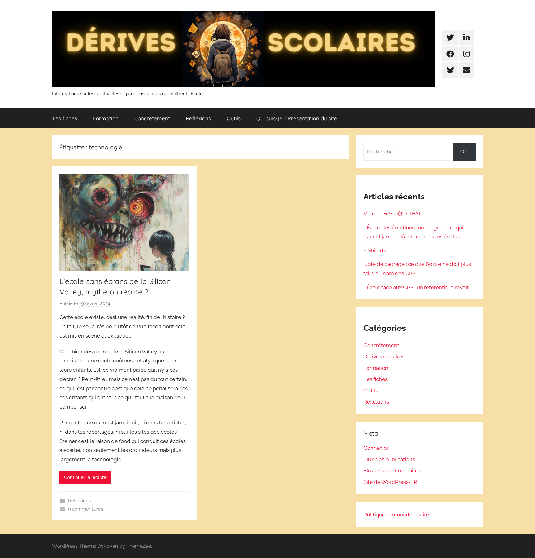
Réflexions (198, 118)
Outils (234, 118)
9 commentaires (85, 509)
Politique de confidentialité (396, 515)
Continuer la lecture (85, 477)
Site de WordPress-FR (390, 482)
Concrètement (152, 118)
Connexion (376, 448)
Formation (106, 118)
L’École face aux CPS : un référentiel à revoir (416, 287)
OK (464, 151)
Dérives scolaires (383, 356)
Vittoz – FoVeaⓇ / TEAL (392, 213)
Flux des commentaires (392, 470)
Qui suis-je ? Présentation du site (296, 118)
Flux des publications (389, 459)
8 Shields (374, 250)
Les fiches (65, 118)
